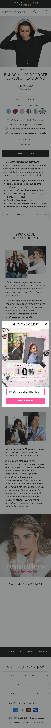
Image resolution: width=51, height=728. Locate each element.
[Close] (45, 324)
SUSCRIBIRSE (25, 400)
